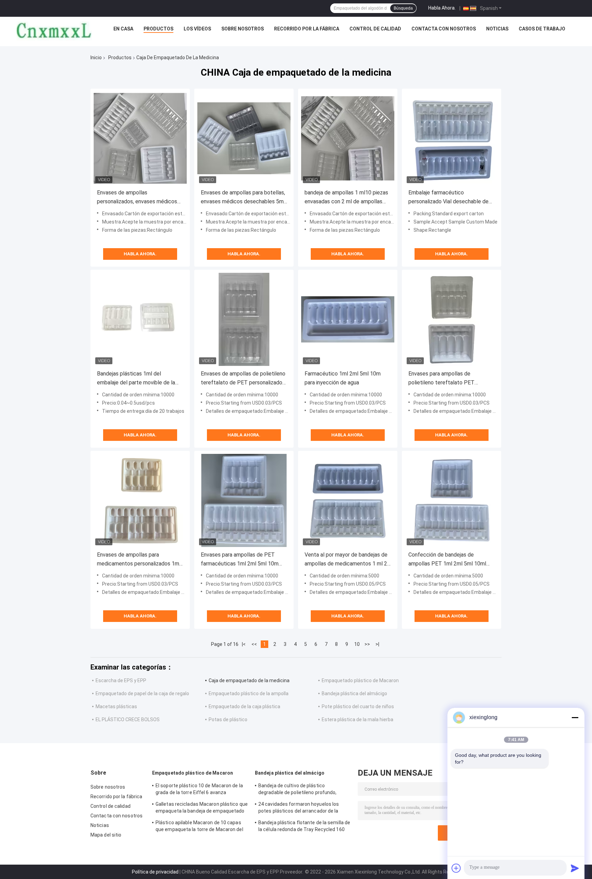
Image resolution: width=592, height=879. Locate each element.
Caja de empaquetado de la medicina (249, 680)
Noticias (497, 28)
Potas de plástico (228, 719)
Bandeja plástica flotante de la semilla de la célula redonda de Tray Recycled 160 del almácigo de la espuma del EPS (304, 827)
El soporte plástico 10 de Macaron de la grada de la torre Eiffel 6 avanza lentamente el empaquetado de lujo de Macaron (199, 790)
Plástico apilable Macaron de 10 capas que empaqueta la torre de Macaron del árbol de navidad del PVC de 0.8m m (199, 827)
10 (357, 644)
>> (367, 644)
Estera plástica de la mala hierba (357, 719)
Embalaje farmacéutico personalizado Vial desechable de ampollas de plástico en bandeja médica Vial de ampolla (448, 197)
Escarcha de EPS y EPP (121, 680)
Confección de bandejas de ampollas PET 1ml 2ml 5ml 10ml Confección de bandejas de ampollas (447, 559)
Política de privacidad (155, 872)
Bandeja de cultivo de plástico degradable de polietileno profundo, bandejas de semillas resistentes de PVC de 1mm (304, 790)
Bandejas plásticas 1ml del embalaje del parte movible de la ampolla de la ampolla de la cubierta (140, 378)
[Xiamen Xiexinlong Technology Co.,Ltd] (54, 30)
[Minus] (575, 717)
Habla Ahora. (442, 8)
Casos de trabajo (542, 28)
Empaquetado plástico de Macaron (360, 680)
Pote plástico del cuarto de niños (358, 706)
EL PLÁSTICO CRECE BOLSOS (128, 719)
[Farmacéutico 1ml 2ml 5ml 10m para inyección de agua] (347, 319)
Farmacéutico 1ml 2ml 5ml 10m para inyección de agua (343, 378)
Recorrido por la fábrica (306, 28)
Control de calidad (375, 28)
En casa (123, 28)
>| (377, 644)
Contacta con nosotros (443, 28)
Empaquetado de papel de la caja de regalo (142, 693)
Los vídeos (197, 28)
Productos (158, 28)
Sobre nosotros (242, 28)
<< (254, 644)
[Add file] (456, 868)
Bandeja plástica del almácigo (354, 693)
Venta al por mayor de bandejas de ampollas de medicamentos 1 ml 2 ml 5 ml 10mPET (346, 559)
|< (244, 644)
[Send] (574, 868)
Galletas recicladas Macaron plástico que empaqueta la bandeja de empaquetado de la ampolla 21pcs (202, 808)
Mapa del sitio (105, 835)
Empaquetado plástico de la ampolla (248, 693)
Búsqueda (403, 8)
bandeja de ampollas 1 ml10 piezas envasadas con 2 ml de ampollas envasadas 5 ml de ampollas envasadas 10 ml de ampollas (346, 197)
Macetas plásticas (116, 706)
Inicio (96, 57)
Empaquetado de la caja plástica (244, 706)
